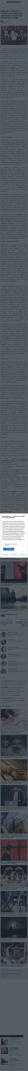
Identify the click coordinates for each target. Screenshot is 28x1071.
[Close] (24, 516)
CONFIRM (9, 549)
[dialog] (14, 535)
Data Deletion (5, 554)
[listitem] (14, 545)
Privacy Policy (22, 554)
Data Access (14, 554)
